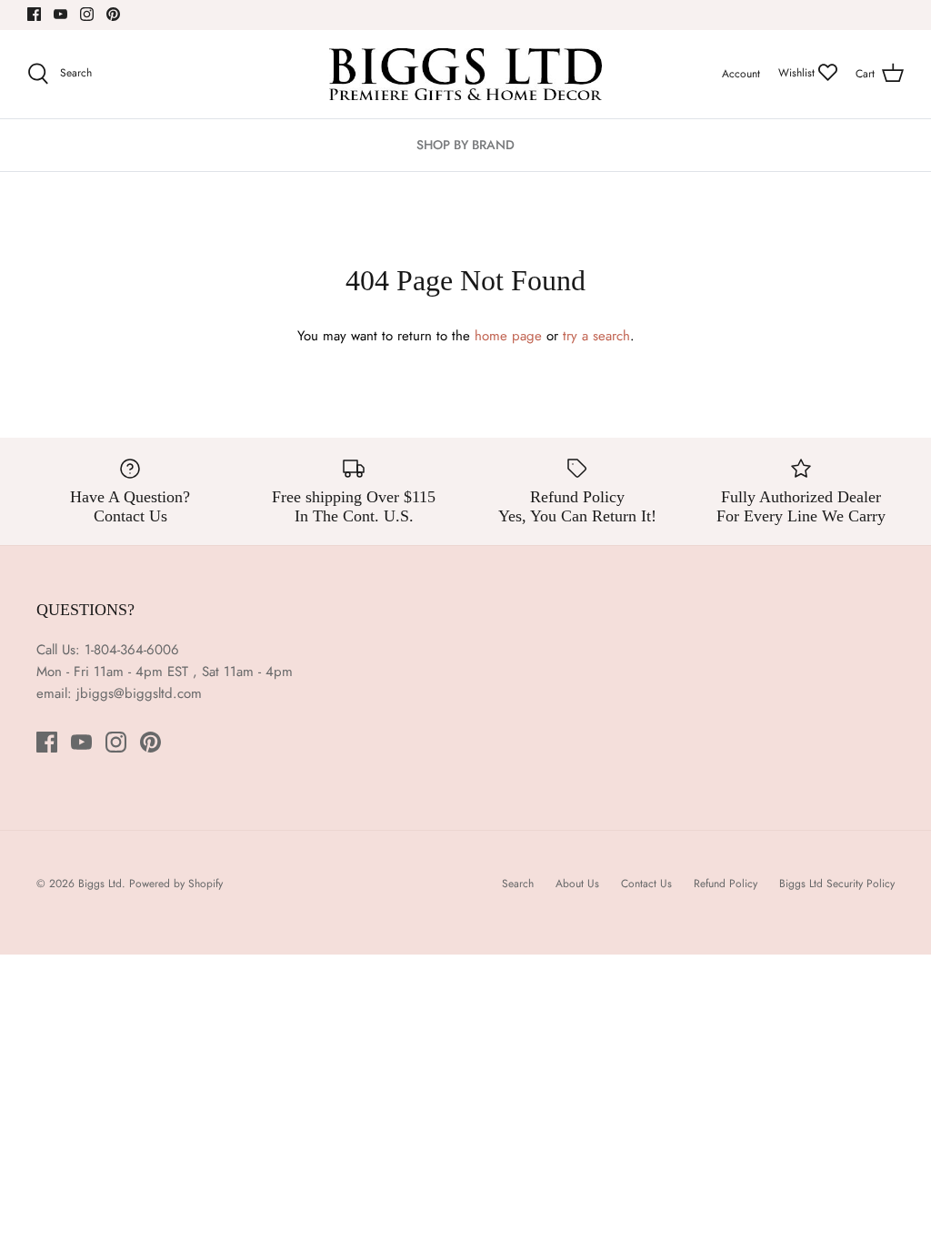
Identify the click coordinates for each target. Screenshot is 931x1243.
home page (508, 336)
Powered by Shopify (176, 883)
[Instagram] (87, 14)
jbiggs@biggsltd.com (139, 693)
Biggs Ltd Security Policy (837, 883)
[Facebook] (34, 14)
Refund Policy (725, 883)
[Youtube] (60, 14)
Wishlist (798, 73)
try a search (596, 336)
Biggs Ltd (100, 883)
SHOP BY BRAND (465, 145)
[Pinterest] (113, 14)
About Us (577, 883)
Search (518, 883)
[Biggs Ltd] (465, 74)
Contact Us (646, 883)
